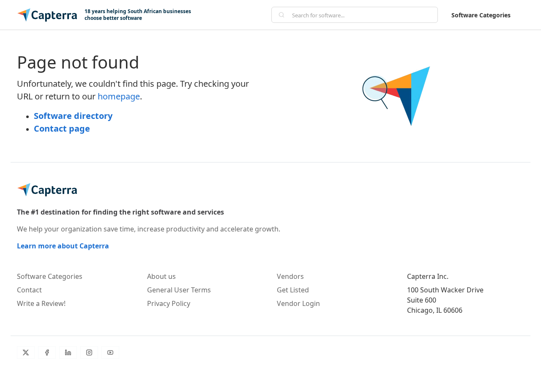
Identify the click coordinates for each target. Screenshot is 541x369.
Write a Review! (41, 303)
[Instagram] (89, 352)
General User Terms (179, 290)
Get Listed (293, 290)
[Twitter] (26, 352)
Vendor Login (298, 303)
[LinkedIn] (68, 352)
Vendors (290, 276)
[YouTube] (110, 352)
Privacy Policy (168, 303)
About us (161, 276)
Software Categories (481, 15)
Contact (29, 290)
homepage (119, 96)
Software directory (73, 115)
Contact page (62, 128)
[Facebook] (47, 352)
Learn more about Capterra (63, 246)
